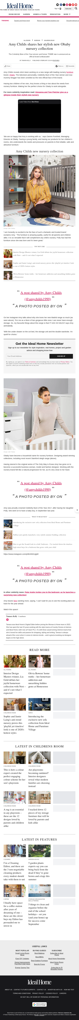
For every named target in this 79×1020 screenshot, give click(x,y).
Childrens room (49, 40)
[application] (39, 116)
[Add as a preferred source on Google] (39, 1004)
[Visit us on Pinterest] (70, 4)
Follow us (60, 66)
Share (8, 66)
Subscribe (68, 8)
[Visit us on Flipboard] (73, 4)
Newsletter (71, 66)
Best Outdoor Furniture (39, 961)
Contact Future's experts (24, 989)
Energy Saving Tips (22, 968)
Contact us (41, 989)
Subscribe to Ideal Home (56, 954)
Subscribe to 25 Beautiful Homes (57, 968)
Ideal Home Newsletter (56, 958)
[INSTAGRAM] (8, 619)
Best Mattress (39, 953)
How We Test (69, 989)
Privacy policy (38, 993)
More (66, 14)
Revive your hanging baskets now (48, 20)
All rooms (27, 40)
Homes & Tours (40, 14)
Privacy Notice (65, 362)
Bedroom (37, 40)
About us (8, 989)
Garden (26, 14)
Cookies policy (52, 993)
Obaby (12, 75)
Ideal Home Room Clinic (56, 963)
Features (56, 60)
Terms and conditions (22, 993)
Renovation (55, 14)
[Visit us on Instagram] (67, 4)
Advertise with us (55, 989)
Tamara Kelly (26, 60)
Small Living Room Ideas (22, 954)
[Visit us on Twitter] (64, 4)
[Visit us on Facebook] (61, 4)
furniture (69, 72)
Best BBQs (39, 957)
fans (15, 601)
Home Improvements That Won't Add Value (22, 963)
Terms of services (30, 362)
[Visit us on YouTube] (76, 4)
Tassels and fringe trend (22, 20)
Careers (62, 993)
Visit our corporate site (64, 1013)
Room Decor (14, 14)
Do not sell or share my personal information (39, 997)
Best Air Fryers (39, 964)
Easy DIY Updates (22, 958)
